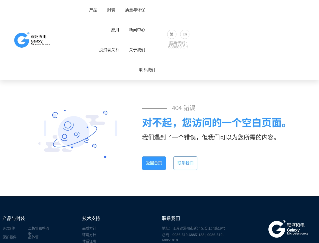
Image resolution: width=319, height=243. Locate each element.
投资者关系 (109, 49)
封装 (111, 9)
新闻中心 (137, 29)
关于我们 (137, 49)
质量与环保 (135, 9)
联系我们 (147, 69)
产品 (93, 9)
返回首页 (154, 163)
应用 (115, 29)
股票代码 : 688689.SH (178, 45)
